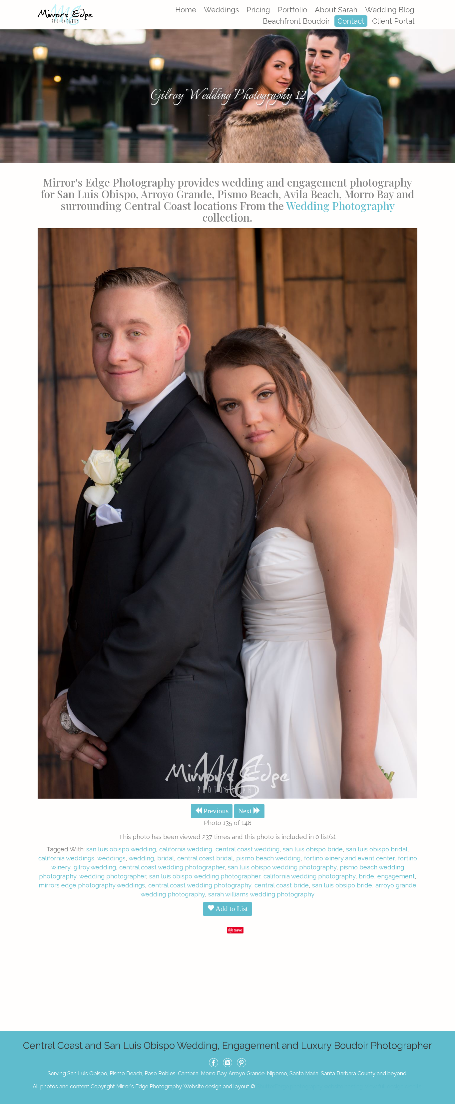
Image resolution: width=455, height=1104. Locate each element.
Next (245, 811)
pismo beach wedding (268, 858)
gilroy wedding (95, 867)
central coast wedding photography (199, 885)
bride (366, 876)
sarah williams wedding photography (261, 894)
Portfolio (292, 9)
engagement (396, 876)
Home (185, 9)
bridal (165, 858)
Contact (350, 21)
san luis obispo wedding (121, 849)
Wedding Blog (389, 9)
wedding (141, 858)
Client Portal (393, 21)
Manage (446, 3)
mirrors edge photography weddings (92, 885)
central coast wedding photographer (172, 867)
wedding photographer (112, 876)
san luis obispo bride (313, 849)
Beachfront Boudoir (296, 21)
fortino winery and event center (349, 858)
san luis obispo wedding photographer (204, 876)
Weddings (221, 9)
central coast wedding (247, 849)
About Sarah (336, 9)
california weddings (66, 858)
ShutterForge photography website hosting (309, 1086)
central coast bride (281, 885)
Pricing (258, 9)
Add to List (231, 909)
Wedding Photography (340, 205)
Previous (215, 811)
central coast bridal (205, 858)
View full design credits (393, 1086)
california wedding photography (309, 876)
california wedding (185, 849)
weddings (111, 858)
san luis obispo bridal (376, 849)
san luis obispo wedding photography (282, 867)
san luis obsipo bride (342, 885)
